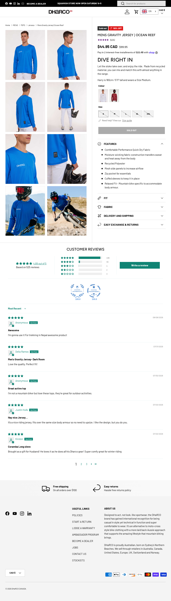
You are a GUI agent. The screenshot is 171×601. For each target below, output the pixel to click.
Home (7, 25)
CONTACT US (79, 553)
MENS (15, 25)
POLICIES (77, 515)
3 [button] (86, 464)
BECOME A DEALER (36, 3)
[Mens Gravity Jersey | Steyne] (114, 95)
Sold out (132, 130)
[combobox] (141, 3)
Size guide (127, 120)
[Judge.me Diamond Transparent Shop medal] (94, 291)
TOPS (23, 25)
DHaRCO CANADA (19, 589)
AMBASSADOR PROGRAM (85, 534)
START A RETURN (81, 521)
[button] (136, 12)
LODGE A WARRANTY (83, 528)
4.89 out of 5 (39, 263)
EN (150, 11)
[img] (15, 317)
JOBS (75, 547)
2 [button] (81, 464)
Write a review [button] (139, 265)
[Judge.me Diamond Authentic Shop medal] (77, 291)
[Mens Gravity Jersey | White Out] (103, 95)
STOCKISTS (78, 560)
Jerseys (31, 25)
